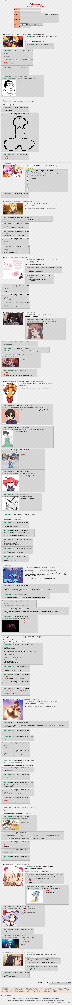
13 (33, 988)
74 (46, 991)
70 (36, 991)
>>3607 (23, 454)
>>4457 (6, 777)
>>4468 (31, 929)
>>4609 (6, 226)
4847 (28, 101)
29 (5, 990)
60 (12, 991)
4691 (28, 514)
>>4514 (36, 644)
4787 (27, 295)
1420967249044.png (10, 357)
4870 (27, 154)
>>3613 (31, 405)
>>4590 (23, 359)
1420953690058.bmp (35, 321)
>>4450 (48, 890)
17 (43, 988)
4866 (51, 36)
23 (57, 988)
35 (19, 990)
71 (39, 991)
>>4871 (6, 62)
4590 (27, 342)
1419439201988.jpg (10, 818)
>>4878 (31, 59)
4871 (27, 50)
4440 (51, 866)
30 (7, 990)
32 (12, 990)
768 (27, 585)
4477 (37, 637)
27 (67, 988)
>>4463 (31, 790)
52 (61, 990)
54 (66, 990)
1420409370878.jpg (10, 864)
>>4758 (31, 278)
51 (58, 990)
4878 (27, 67)
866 (27, 601)
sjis (5, 1)
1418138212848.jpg (10, 407)
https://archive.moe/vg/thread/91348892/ (15, 691)
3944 (28, 807)
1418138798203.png (10, 429)
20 (50, 988)
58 (7, 991)
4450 (52, 874)
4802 (28, 302)
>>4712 (30, 548)
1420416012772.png (35, 876)
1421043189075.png (10, 618)
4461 (28, 790)
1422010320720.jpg (35, 173)
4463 (28, 797)
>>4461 (31, 782)
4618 (28, 616)
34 (17, 990)
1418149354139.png (10, 473)
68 (31, 991)
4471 (28, 743)
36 (22, 990)
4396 (51, 966)
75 (49, 991)
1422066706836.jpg (10, 34)
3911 (50, 701)
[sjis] (69, 1002)
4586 (51, 314)
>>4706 (30, 539)
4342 (28, 760)
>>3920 (6, 753)
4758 (52, 267)
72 (41, 991)
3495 (45, 383)
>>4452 (60, 874)
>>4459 (6, 792)
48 (51, 990)
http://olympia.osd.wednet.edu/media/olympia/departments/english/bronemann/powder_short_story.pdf (31, 835)
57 (5, 991)
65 (24, 991)
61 (14, 991)
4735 (27, 494)
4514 (28, 674)
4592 (27, 348)
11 (28, 988)
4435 (27, 972)
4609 (27, 217)
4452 (28, 906)
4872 (27, 59)
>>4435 (55, 966)
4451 (52, 886)
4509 (28, 644)
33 (14, 990)
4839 (27, 231)
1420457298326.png (10, 937)
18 (45, 988)
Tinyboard (21, 998)
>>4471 (31, 736)
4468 (28, 935)
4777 (52, 275)
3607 (27, 405)
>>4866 (6, 53)
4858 (27, 107)
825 (27, 594)
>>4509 (6, 669)
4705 (27, 539)
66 (27, 991)
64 (22, 991)
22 (55, 988)
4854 (50, 166)
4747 (27, 370)
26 (65, 988)
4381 (51, 954)
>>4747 (35, 342)
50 (56, 990)
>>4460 (23, 940)
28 (2, 990)
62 (17, 991)
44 (41, 990)
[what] (64, 1002)
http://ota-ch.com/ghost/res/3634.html (13, 762)
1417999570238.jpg (10, 381)
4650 (51, 259)
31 (9, 990)
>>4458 (31, 768)
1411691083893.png (10, 565)
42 (36, 990)
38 (27, 990)
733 (50, 567)
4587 (52, 319)
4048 (27, 609)
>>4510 (31, 644)
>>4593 (31, 342)
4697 (27, 530)
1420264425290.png (10, 952)
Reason (47, 984)
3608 (27, 427)
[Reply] (55, 36)
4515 (28, 682)
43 (39, 990)
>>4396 (6, 975)
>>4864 (6, 157)
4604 (27, 688)
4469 (28, 736)
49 (53, 990)
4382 (52, 960)
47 (49, 990)
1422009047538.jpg (10, 164)
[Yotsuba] (58, 1002)
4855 (51, 171)
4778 (27, 286)
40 (31, 990)
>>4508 (6, 647)
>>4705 (6, 551)
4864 (27, 114)
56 (2, 991)
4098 (28, 816)
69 (34, 991)
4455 (28, 842)
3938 (27, 722)
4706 (27, 548)
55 (68, 990)
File (48, 982)
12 (31, 988)
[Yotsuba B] (50, 1002)
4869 (52, 44)
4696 (27, 522)
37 (24, 990)
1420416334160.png (35, 888)
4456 (28, 849)
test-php (9, 1)
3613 (27, 450)
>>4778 (60, 267)
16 (40, 988)
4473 (28, 751)
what (2, 1)
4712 (27, 556)
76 (51, 991)
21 (52, 988)
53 (63, 990)
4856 (27, 193)
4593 (27, 354)
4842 (27, 239)
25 (62, 988)
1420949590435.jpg (10, 312)
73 (44, 991)
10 (26, 988)
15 (38, 988)
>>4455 (31, 832)
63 (19, 991)
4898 (27, 246)
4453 (28, 730)
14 (35, 988)
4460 (28, 929)
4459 (28, 782)
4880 (27, 76)
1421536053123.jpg (10, 496)
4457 (28, 768)
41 (34, 990)
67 (29, 991)
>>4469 (6, 745)
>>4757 (31, 270)
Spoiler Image (54, 14)
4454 (28, 833)
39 (29, 990)
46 (46, 990)
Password (52, 982)
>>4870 (31, 114)
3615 (27, 471)
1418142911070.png (10, 452)
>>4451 (56, 874)
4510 (28, 666)
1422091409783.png (10, 78)
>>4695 (6, 525)
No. (48, 36)
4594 (51, 203)
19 (48, 988)
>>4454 (6, 844)
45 (44, 990)
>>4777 (56, 267)
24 (60, 988)
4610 (27, 223)
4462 (28, 856)
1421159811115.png (10, 257)
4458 (28, 774)
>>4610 (31, 217)
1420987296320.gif (10, 201)
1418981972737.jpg (10, 699)
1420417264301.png (10, 908)
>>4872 (31, 50)
